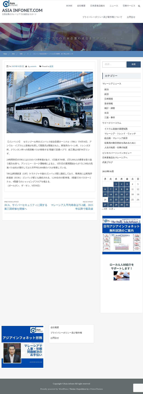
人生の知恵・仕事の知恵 (115, 147)
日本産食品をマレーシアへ (114, 157)
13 (105, 194)
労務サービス (129, 6)
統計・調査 (109, 108)
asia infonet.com (22, 10)
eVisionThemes (96, 389)
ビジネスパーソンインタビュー (117, 153)
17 (127, 194)
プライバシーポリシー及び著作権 (66, 333)
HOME (69, 6)
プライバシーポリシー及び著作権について (102, 17)
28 (111, 205)
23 (122, 199)
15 (116, 194)
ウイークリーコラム (111, 123)
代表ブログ (107, 162)
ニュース (114, 6)
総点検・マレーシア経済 (115, 138)
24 (127, 199)
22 (116, 199)
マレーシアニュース (111, 83)
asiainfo (33, 66)
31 (127, 205)
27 (105, 205)
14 (111, 194)
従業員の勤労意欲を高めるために (120, 143)
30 (122, 205)
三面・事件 (109, 117)
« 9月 (104, 209)
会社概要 (81, 6)
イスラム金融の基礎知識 (115, 129)
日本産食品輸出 (97, 6)
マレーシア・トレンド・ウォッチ (120, 133)
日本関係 (108, 99)
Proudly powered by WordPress (54, 389)
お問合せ (131, 17)
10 (127, 189)
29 (116, 205)
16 (122, 194)
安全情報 (108, 103)
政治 (106, 89)
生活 (106, 113)
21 (111, 199)
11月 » (112, 209)
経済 (51, 66)
